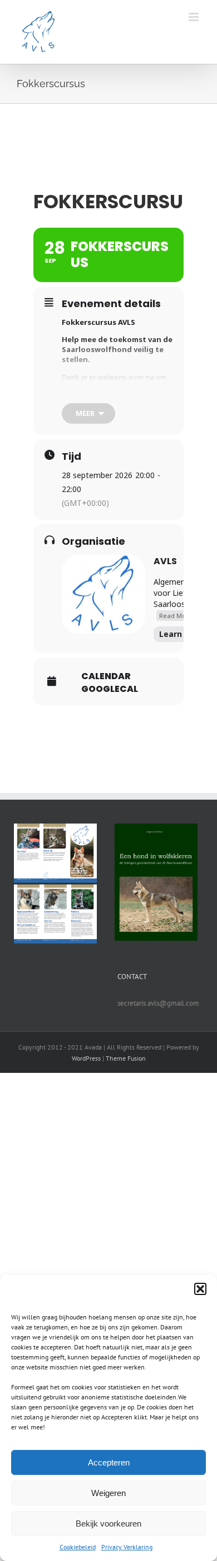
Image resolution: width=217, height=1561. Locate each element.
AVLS (165, 561)
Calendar (106, 676)
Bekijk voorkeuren (108, 1523)
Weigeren (108, 1493)
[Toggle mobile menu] (194, 17)
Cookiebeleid (78, 1547)
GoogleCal (109, 689)
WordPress (86, 1058)
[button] (200, 1288)
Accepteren (109, 1462)
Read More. (176, 615)
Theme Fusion (126, 1058)
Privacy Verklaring (126, 1547)
